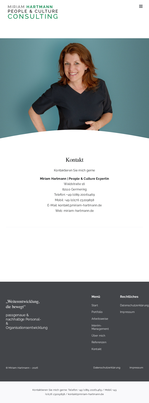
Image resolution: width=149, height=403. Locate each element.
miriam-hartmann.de (79, 211)
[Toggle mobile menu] (141, 6)
